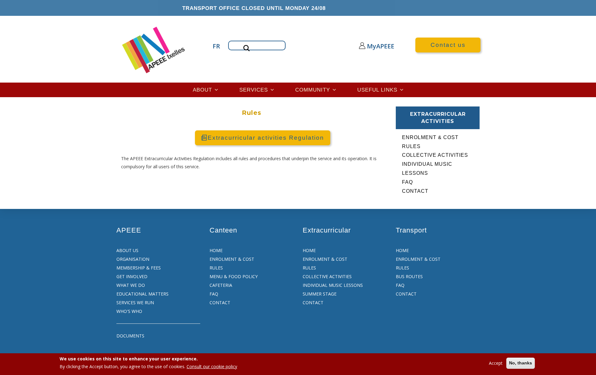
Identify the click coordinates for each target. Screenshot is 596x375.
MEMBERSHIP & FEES (138, 268)
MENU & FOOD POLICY (234, 276)
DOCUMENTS (130, 336)
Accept (496, 363)
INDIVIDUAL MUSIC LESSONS (333, 285)
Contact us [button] (448, 45)
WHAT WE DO (130, 285)
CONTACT (220, 302)
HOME (216, 250)
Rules (411, 146)
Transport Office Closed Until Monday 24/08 (254, 8)
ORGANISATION (132, 259)
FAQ (407, 182)
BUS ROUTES (409, 276)
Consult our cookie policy (212, 366)
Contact (415, 191)
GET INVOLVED (131, 276)
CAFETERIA (221, 285)
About (203, 90)
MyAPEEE (375, 46)
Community (313, 90)
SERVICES (254, 90)
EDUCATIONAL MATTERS (142, 294)
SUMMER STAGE (319, 294)
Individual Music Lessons (427, 168)
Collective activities (435, 155)
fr (216, 46)
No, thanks (520, 362)
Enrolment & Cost (430, 137)
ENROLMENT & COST (232, 259)
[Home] (154, 49)
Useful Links (378, 90)
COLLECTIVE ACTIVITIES (327, 276)
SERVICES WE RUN (135, 302)
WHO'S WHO (129, 311)
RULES (216, 268)
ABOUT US (127, 250)
